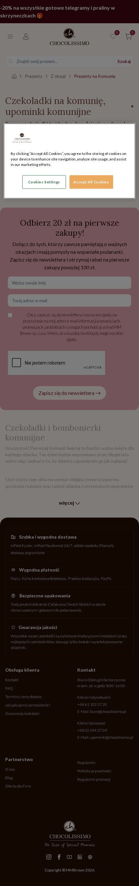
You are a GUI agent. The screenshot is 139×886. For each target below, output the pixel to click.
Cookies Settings (44, 182)
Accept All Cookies (91, 182)
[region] (70, 161)
